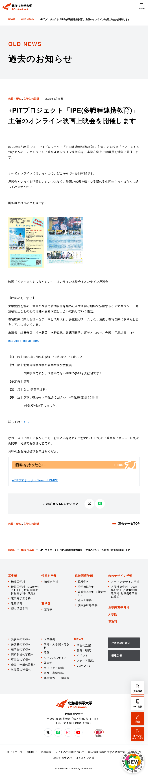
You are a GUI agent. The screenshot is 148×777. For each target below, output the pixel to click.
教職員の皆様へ (21, 669)
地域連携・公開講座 (56, 678)
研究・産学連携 (54, 673)
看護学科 (83, 581)
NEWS (78, 639)
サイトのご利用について (69, 752)
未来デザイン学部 (120, 575)
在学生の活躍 (31, 98)
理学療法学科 (86, 586)
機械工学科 (18, 581)
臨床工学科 (85, 600)
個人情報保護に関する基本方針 (106, 752)
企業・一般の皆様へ (24, 664)
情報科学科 (51, 581)
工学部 (12, 575)
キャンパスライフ (55, 657)
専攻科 (112, 621)
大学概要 (49, 639)
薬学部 (46, 603)
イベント (82, 655)
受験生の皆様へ (21, 639)
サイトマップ (15, 752)
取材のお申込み (62, 757)
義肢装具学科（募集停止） (92, 593)
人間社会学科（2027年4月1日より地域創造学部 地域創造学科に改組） (124, 591)
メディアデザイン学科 (125, 581)
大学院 (112, 614)
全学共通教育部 (119, 607)
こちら (24, 422)
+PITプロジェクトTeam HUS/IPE (35, 480)
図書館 (48, 662)
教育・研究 (84, 650)
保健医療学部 (84, 575)
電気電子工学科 (21, 598)
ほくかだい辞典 (85, 757)
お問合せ (32, 752)
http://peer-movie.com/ (24, 341)
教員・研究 (15, 98)
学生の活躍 (84, 645)
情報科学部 (49, 575)
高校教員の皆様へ (22, 654)
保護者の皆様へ (21, 644)
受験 (47, 652)
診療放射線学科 (88, 605)
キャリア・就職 (54, 668)
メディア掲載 (85, 660)
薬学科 (48, 609)
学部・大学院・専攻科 (56, 645)
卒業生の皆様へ (21, 659)
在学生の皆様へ (21, 649)
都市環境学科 (19, 608)
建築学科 (16, 603)
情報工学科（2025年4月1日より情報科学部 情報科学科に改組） (25, 590)
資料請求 (46, 752)
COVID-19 (83, 665)
